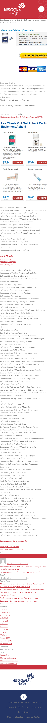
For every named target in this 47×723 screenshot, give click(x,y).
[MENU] (41, 9)
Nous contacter (32, 717)
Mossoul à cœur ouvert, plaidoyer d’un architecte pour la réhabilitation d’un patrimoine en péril (22, 585)
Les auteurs (23, 712)
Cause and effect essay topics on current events (18, 601)
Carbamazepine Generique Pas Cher (14, 541)
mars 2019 (4, 632)
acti (8, 563)
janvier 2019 (5, 638)
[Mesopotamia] (15, 9)
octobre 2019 (5, 612)
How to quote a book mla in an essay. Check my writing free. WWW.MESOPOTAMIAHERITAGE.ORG (22, 591)
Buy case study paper (8, 595)
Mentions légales (15, 717)
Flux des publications (8, 658)
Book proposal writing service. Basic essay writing (19, 598)
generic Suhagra (6, 258)
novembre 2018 (6, 643)
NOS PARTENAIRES (30, 702)
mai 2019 (4, 626)
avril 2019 (4, 629)
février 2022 (5, 609)
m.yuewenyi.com (6, 543)
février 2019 (5, 635)
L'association (13, 702)
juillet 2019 (4, 621)
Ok (23, 697)
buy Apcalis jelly (6, 264)
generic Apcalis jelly (8, 261)
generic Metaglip (6, 256)
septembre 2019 (6, 615)
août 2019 (4, 618)
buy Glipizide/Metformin (9, 546)
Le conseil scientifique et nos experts (23, 707)
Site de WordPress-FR (8, 663)
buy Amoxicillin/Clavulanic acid (12, 549)
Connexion (4, 655)
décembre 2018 (6, 640)
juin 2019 (4, 623)
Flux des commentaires (9, 660)
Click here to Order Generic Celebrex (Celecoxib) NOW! (21, 117)
